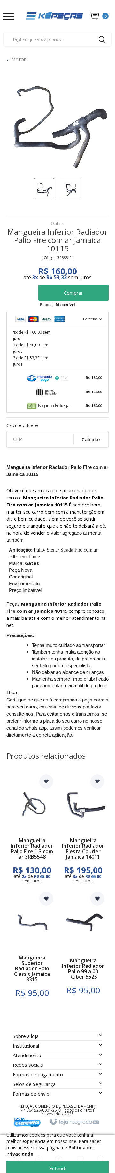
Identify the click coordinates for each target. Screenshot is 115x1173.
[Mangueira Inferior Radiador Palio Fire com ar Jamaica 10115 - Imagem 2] (71, 188)
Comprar (73, 292)
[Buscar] (102, 39)
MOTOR (19, 59)
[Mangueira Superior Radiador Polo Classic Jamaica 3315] (32, 949)
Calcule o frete (22, 425)
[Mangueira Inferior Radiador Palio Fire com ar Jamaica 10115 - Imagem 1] (44, 188)
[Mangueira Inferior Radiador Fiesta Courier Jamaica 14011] (83, 829)
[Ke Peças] (54, 16)
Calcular (91, 439)
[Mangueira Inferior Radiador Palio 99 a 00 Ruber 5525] (83, 949)
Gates (57, 224)
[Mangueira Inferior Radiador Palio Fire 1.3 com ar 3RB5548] (32, 829)
